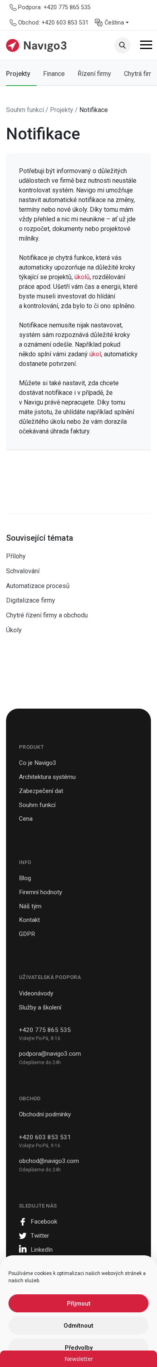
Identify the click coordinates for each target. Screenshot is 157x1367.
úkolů (82, 277)
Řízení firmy (94, 74)
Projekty (18, 74)
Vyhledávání (122, 45)
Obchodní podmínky (45, 1114)
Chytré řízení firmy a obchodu (47, 615)
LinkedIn (42, 1249)
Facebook (44, 1221)
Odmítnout (78, 1325)
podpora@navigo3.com (50, 1053)
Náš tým (30, 906)
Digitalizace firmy (30, 600)
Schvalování (22, 571)
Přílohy (16, 556)
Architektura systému (47, 777)
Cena (26, 818)
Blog (25, 878)
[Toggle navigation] (146, 46)
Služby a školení (40, 1007)
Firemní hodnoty (40, 892)
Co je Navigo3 (37, 762)
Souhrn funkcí (37, 805)
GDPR (27, 934)
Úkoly (14, 630)
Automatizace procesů (38, 586)
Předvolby (79, 1347)
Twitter (40, 1235)
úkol (95, 354)
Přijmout (79, 1303)
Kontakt (29, 920)
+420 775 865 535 (45, 1030)
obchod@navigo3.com (49, 1161)
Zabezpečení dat (41, 791)
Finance (54, 74)
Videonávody (36, 993)
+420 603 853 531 (45, 1137)
